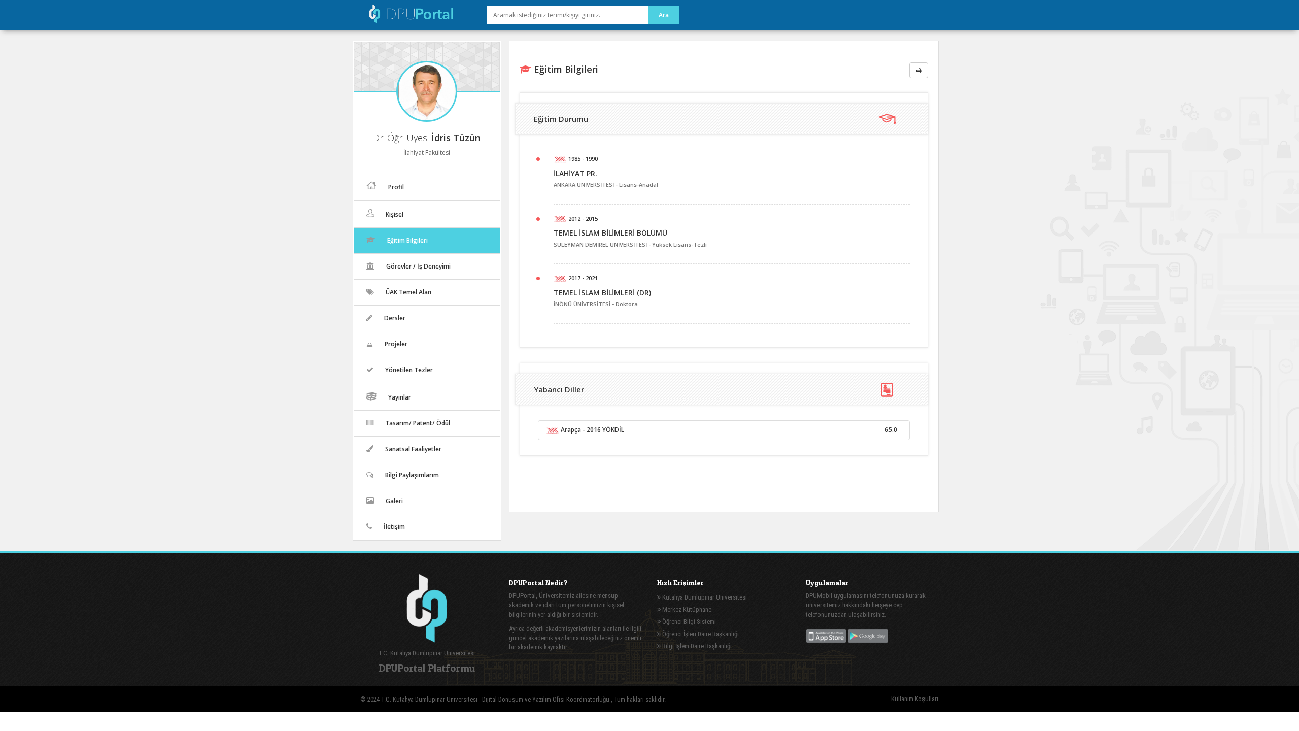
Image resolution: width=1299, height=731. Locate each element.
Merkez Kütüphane (686, 609)
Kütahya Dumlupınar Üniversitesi (704, 597)
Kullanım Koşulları (914, 699)
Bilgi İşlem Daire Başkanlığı (696, 646)
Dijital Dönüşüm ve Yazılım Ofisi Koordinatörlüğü (546, 699)
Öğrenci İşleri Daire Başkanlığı (700, 634)
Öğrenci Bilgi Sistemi (688, 621)
